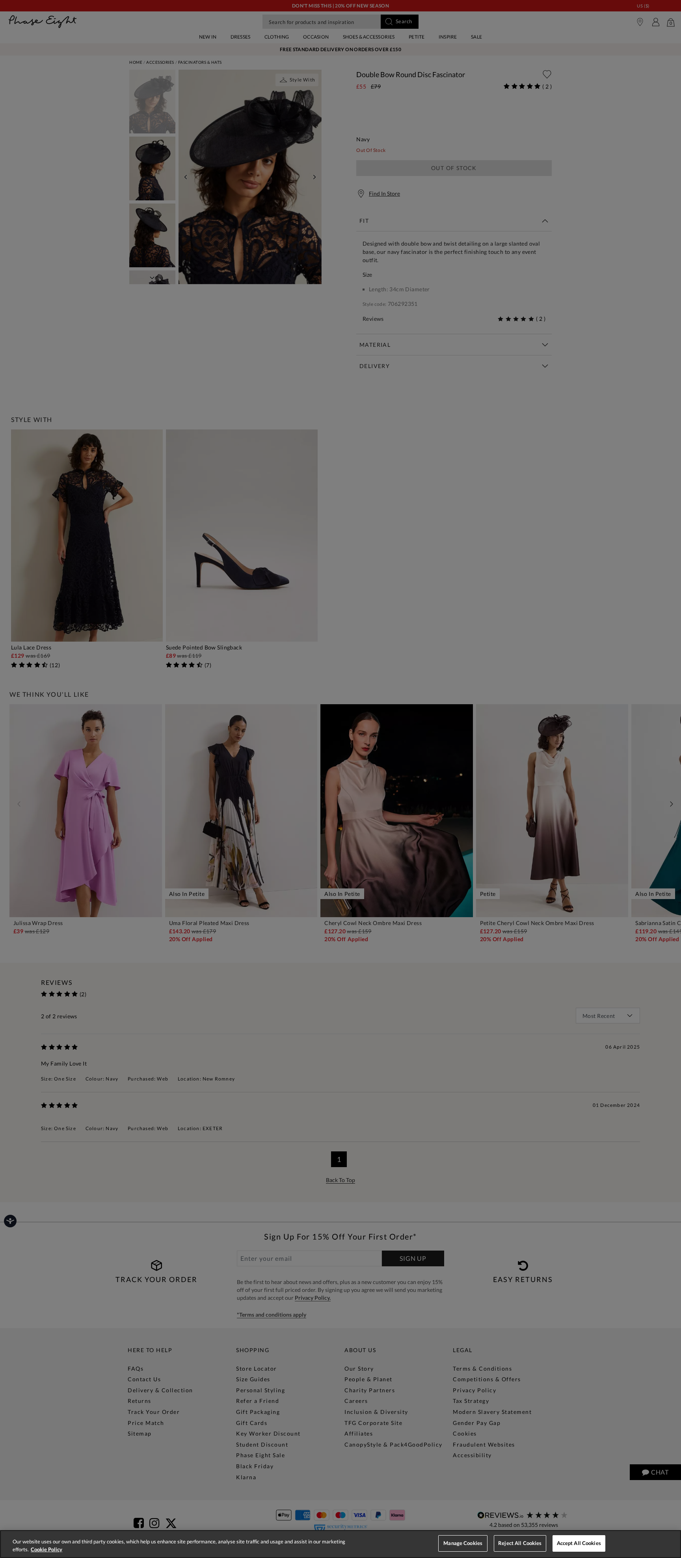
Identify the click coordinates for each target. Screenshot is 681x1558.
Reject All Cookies (519, 1543)
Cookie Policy (46, 1549)
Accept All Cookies (579, 1543)
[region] (340, 1544)
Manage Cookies (462, 1543)
